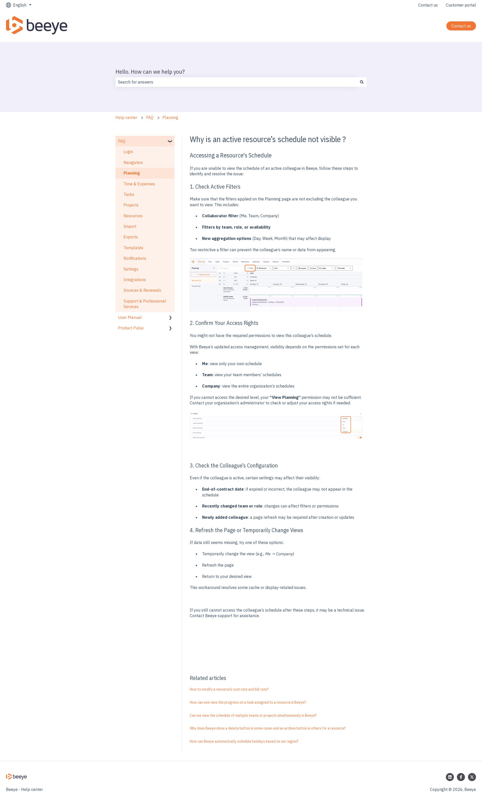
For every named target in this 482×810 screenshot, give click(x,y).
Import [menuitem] (130, 226)
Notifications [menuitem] (135, 258)
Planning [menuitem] (132, 173)
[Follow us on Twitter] (472, 777)
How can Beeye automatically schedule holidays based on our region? (244, 741)
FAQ (149, 117)
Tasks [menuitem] (129, 194)
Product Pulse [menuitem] (131, 327)
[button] (170, 141)
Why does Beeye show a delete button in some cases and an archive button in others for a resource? (268, 728)
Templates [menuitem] (133, 247)
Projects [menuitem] (131, 204)
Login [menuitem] (128, 151)
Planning (170, 117)
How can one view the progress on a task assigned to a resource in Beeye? (248, 702)
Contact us (428, 5)
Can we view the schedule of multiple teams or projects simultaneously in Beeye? (253, 715)
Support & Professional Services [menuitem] (145, 304)
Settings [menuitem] (131, 269)
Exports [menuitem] (131, 236)
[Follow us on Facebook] (461, 777)
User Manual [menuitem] (130, 317)
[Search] (362, 82)
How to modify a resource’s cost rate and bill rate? (229, 689)
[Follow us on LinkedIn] (450, 777)
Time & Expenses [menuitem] (139, 183)
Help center (126, 117)
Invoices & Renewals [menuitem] (142, 290)
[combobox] (236, 82)
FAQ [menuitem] (121, 141)
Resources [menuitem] (133, 215)
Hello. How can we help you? (150, 71)
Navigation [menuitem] (133, 162)
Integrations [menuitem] (135, 279)
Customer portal (461, 5)
